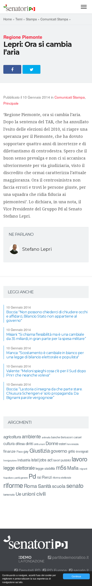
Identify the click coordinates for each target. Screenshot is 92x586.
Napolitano (8, 477)
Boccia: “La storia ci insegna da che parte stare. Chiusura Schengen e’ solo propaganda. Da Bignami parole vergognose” (44, 393)
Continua (76, 576)
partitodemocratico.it (70, 557)
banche (55, 437)
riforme (13, 485)
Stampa (31, 19)
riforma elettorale (62, 477)
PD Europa (56, 570)
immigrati (82, 451)
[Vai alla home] (19, 6)
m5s (61, 467)
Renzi (47, 477)
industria (23, 460)
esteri (62, 443)
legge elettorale (19, 467)
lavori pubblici (62, 460)
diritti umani (39, 444)
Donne (52, 443)
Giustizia (39, 450)
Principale (11, 103)
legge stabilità (45, 468)
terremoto (9, 494)
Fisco (20, 451)
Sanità (44, 485)
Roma (30, 485)
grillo (71, 451)
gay (26, 451)
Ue (18, 493)
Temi (18, 19)
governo (59, 450)
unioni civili (34, 493)
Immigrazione (10, 460)
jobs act (45, 460)
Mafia (73, 467)
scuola (58, 485)
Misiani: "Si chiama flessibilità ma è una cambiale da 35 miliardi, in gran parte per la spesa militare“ (46, 336)
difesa (20, 443)
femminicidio (73, 444)
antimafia (46, 437)
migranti (83, 468)
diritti (29, 443)
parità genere (21, 477)
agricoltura (12, 436)
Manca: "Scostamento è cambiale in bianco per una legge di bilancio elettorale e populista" (45, 355)
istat (35, 459)
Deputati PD (29, 570)
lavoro (79, 458)
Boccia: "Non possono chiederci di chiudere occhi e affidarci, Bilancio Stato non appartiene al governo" (46, 316)
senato (75, 485)
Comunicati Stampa (54, 19)
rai (39, 477)
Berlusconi (67, 437)
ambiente (31, 436)
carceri (77, 437)
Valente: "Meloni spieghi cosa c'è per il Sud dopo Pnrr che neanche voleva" (46, 373)
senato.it (80, 570)
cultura (9, 443)
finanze (9, 451)
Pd (32, 475)
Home (7, 19)
